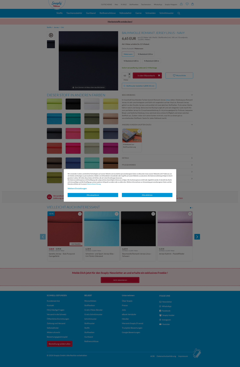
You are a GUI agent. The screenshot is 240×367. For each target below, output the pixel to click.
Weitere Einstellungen (77, 188)
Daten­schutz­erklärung (94, 184)
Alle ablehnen (147, 195)
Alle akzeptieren (93, 195)
